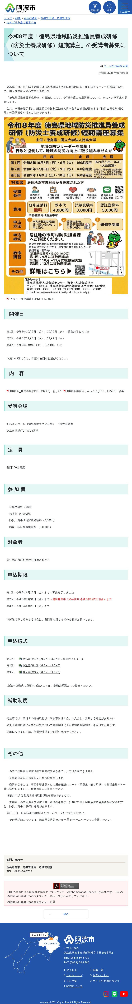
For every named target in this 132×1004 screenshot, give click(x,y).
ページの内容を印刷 (116, 66)
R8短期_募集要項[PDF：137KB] (30, 391)
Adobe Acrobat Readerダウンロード (29, 902)
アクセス (71, 970)
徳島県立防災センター (52, 819)
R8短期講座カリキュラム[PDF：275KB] (91, 391)
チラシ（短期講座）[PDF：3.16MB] (32, 298)
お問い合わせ (101, 975)
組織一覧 (98, 970)
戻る (66, 914)
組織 (18, 18)
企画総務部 (30, 18)
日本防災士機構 (30, 813)
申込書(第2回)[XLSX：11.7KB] (41, 665)
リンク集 (71, 981)
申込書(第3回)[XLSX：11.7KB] (41, 672)
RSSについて (74, 986)
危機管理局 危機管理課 (55, 18)
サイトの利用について (106, 981)
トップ (8, 18)
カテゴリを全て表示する (21, 22)
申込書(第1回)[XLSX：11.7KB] (41, 659)
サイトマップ (74, 975)
